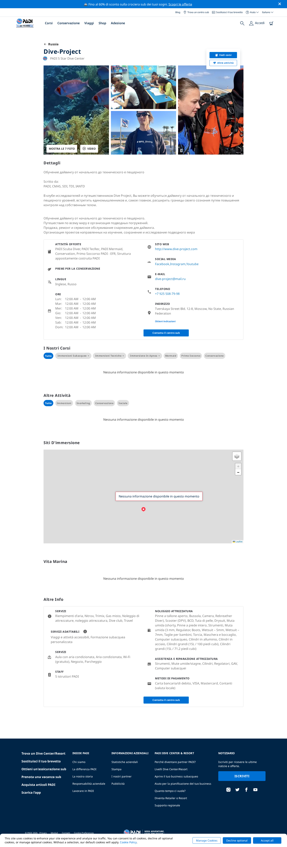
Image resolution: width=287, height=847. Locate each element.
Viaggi (89, 23)
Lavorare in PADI (83, 791)
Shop (102, 23)
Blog (177, 12)
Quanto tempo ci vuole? (170, 791)
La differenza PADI (84, 769)
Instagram (177, 264)
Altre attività (225, 62)
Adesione (118, 23)
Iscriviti (241, 776)
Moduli (54, 832)
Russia (53, 44)
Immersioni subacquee (72, 355)
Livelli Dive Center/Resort (171, 769)
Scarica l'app (31, 792)
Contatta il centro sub (166, 333)
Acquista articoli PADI (38, 785)
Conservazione (68, 23)
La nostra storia (82, 776)
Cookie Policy (128, 842)
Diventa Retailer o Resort (171, 798)
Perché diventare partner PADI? (175, 762)
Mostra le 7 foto (62, 148)
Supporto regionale (167, 805)
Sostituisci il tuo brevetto (229, 12)
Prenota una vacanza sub (41, 777)
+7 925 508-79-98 (167, 294)
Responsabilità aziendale (88, 783)
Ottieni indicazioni (165, 321)
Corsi (49, 23)
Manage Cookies (206, 840)
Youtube (192, 264)
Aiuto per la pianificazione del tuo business (183, 783)
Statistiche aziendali (124, 762)
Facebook (162, 264)
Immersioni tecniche (108, 355)
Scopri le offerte (180, 4)
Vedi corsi (225, 55)
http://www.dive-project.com (176, 249)
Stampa (116, 769)
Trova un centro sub (198, 12)
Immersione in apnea (143, 355)
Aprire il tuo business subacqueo (176, 776)
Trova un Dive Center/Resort (43, 753)
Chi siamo (78, 762)
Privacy (43, 832)
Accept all (267, 840)
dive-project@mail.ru (170, 279)
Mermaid (170, 355)
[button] (143, 509)
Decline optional (237, 840)
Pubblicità (118, 783)
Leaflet (238, 541)
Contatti (66, 832)
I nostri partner (121, 776)
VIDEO (91, 148)
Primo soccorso (190, 355)
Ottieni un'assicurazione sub (43, 769)
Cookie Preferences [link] (84, 832)
